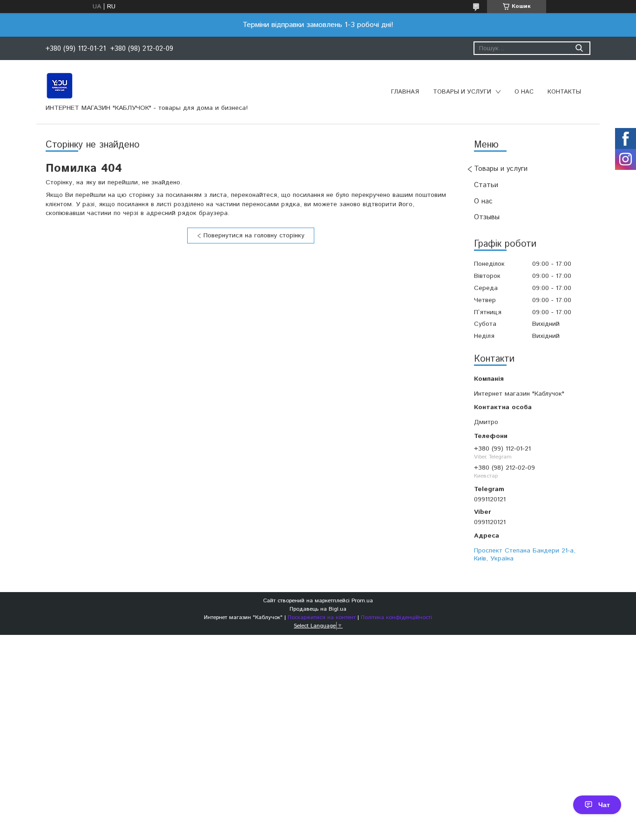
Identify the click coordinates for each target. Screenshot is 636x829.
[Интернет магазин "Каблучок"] (60, 85)
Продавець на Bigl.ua (318, 609)
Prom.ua (362, 601)
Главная (405, 92)
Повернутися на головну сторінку (253, 235)
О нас (524, 92)
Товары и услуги (462, 92)
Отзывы (487, 217)
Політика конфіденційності (396, 617)
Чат (604, 805)
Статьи (486, 185)
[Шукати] (578, 48)
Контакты (564, 92)
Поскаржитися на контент (322, 617)
